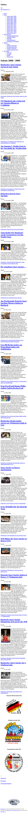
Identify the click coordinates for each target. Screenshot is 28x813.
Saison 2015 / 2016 (11, 31)
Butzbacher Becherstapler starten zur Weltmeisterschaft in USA (13, 423)
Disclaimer (3, 781)
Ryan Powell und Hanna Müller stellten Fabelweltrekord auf (13, 387)
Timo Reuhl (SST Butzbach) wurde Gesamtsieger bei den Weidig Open (12, 235)
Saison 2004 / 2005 (11, 16)
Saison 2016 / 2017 (11, 33)
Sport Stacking (7, 34)
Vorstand (9, 54)
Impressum (3, 778)
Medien (5, 42)
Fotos (8, 44)
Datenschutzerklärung (6, 783)
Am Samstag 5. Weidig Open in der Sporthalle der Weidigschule (13, 147)
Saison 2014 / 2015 (11, 30)
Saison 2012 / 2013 (11, 27)
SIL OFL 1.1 (3, 811)
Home (5, 13)
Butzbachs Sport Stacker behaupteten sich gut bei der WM (14, 621)
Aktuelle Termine (11, 37)
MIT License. (10, 810)
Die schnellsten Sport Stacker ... (13, 267)
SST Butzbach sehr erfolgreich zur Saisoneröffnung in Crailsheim (13, 103)
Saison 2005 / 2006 (11, 17)
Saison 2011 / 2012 (11, 26)
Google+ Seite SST (11, 48)
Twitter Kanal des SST (12, 49)
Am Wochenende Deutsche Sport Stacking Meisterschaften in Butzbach (14, 303)
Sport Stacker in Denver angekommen (10, 469)
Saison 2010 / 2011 (11, 24)
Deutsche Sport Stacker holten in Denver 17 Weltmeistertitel (14, 576)
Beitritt (8, 55)
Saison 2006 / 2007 (11, 19)
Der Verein (6, 51)
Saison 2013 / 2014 (11, 29)
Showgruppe (10, 56)
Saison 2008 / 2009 (11, 22)
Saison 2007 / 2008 (11, 20)
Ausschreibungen (11, 40)
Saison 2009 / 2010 (11, 23)
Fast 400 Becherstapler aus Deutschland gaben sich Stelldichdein (11, 347)
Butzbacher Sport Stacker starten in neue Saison (11, 66)
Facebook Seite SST (12, 47)
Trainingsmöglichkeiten (12, 35)
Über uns (9, 52)
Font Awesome (16, 810)
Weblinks (9, 38)
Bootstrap (3, 809)
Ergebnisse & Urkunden (13, 41)
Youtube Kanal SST (12, 45)
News (5, 15)
